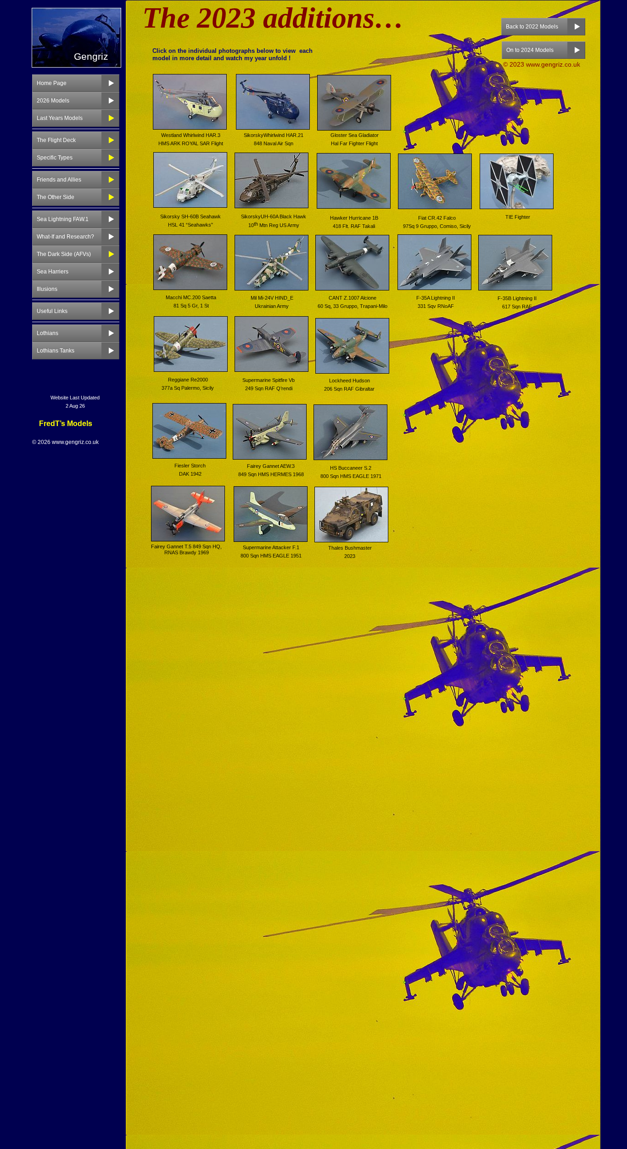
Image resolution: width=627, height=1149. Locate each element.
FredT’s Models (65, 423)
